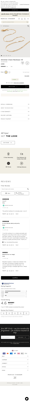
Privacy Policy (16, 343)
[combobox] (14, 22)
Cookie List (13, 7)
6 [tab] (10, 55)
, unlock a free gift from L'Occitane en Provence (15, 14)
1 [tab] (1, 55)
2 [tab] (3, 55)
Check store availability (19, 82)
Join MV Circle (5, 14)
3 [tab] (5, 55)
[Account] (22, 19)
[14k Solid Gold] (6, 72)
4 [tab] (6, 55)
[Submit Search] (27, 22)
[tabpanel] (15, 40)
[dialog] (15, 6)
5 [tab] (8, 55)
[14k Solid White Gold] (9, 72)
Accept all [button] (15, 9)
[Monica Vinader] (8, 18)
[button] (24, 4)
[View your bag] (25, 19)
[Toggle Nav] (28, 19)
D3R (16, 384)
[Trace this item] (22, 63)
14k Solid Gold (26, 72)
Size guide (27, 75)
